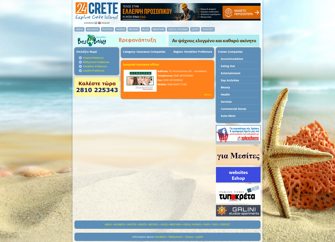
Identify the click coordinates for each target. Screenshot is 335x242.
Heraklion (160, 237)
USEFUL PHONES (178, 29)
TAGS (215, 224)
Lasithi (199, 237)
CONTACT (207, 29)
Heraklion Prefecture (95, 66)
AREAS (79, 29)
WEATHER (158, 29)
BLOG (145, 29)
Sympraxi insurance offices (141, 64)
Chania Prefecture (93, 57)
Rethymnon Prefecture (96, 62)
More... (208, 94)
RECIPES (133, 29)
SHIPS (195, 29)
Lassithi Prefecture (93, 70)
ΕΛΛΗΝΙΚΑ (89, 23)
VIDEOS (120, 29)
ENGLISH (105, 23)
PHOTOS (107, 29)
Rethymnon (175, 237)
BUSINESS (92, 29)
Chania (189, 237)
